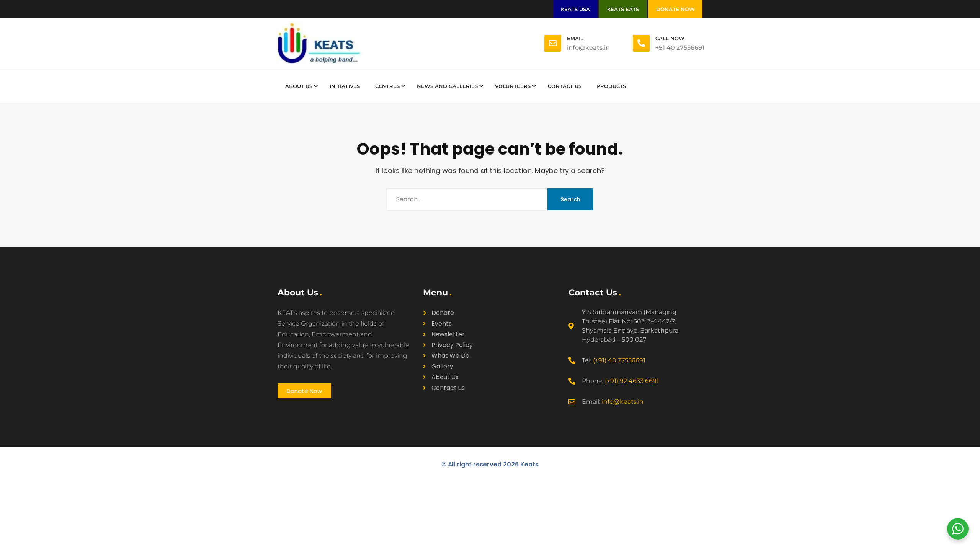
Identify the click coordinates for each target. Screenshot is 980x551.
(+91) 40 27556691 (619, 360)
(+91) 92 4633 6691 (632, 381)
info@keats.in (623, 401)
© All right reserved (480, 464)
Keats (529, 464)
